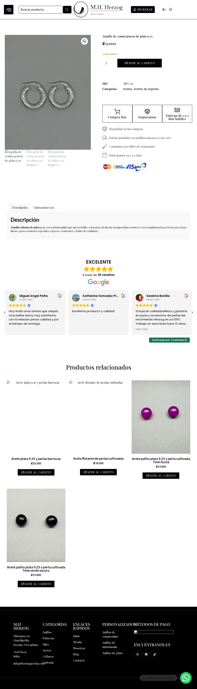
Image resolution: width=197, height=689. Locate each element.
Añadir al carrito (139, 63)
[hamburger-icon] (8, 9)
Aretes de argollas (146, 89)
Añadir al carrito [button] (36, 472)
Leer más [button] (78, 329)
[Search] (67, 9)
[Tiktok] (154, 654)
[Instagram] (137, 654)
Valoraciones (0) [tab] (44, 207)
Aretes (127, 89)
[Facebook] (146, 654)
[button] (167, 9)
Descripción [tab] (20, 207)
